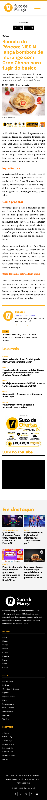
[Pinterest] (26, 28)
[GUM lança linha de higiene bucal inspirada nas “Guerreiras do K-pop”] (34, 521)
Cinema (5, 357)
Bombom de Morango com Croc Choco (19, 334)
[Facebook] (15, 28)
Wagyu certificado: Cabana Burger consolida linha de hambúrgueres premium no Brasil (33, 572)
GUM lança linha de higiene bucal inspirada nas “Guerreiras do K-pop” (33, 538)
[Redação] (8, 318)
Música (4, 367)
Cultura (5, 36)
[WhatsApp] (31, 28)
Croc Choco (8, 337)
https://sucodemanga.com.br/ (26, 315)
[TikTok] (21, 794)
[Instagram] (19, 325)
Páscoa (6, 340)
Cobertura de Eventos (10, 530)
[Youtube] (26, 325)
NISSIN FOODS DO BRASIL (26, 337)
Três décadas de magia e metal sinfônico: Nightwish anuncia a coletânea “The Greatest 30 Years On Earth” (23, 373)
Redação (26, 85)
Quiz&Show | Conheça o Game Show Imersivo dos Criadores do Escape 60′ (11, 538)
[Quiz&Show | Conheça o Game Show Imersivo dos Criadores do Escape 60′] (12, 521)
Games (5, 391)
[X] (20, 28)
